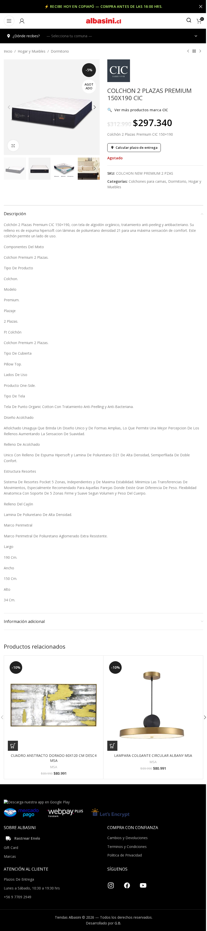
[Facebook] (127, 883)
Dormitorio (60, 51)
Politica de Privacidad (124, 855)
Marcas (10, 856)
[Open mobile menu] (9, 21)
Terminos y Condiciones (127, 846)
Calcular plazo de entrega (137, 147)
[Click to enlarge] (13, 145)
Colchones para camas (147, 181)
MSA (53, 767)
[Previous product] (188, 51)
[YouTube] (143, 883)
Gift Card (11, 847)
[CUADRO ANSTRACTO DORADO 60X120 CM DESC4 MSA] (53, 705)
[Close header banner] (200, 6)
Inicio (8, 51)
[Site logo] (103, 20)
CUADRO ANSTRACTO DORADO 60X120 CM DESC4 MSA (53, 758)
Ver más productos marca (137, 109)
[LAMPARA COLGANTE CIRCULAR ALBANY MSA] (153, 705)
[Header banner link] (103, 6)
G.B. (118, 923)
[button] (9, 107)
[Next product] (200, 51)
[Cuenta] (22, 21)
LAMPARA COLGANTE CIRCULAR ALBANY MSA (153, 755)
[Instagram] (110, 883)
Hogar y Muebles (31, 51)
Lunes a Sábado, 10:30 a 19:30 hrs (32, 888)
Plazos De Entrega (19, 879)
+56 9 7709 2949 (17, 897)
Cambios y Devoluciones (127, 837)
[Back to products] (194, 51)
